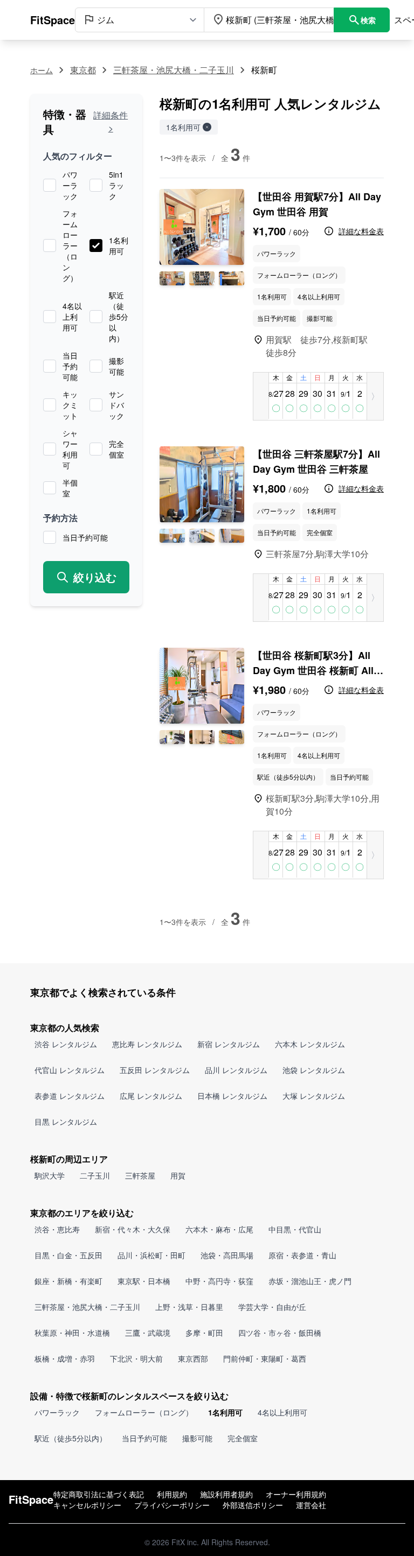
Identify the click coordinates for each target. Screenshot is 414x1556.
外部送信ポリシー (253, 1504)
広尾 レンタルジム (151, 1095)
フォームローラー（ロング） (70, 245)
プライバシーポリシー (172, 1504)
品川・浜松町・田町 (151, 1255)
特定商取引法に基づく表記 (98, 1494)
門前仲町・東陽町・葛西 (264, 1358)
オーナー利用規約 (296, 1494)
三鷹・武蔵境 (147, 1332)
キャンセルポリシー (87, 1504)
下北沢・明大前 (136, 1358)
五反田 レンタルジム (155, 1069)
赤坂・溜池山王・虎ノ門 (309, 1280)
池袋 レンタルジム (313, 1069)
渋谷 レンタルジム (65, 1044)
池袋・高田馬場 (227, 1255)
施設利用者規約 (226, 1494)
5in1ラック (116, 185)
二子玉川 (95, 1175)
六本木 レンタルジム (310, 1044)
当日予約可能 (70, 366)
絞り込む (94, 577)
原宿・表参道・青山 (302, 1255)
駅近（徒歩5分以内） (118, 317)
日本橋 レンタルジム (232, 1095)
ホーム (41, 70)
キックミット (70, 405)
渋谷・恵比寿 (57, 1229)
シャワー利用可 (70, 449)
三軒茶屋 (140, 1175)
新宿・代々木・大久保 (132, 1229)
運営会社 (311, 1504)
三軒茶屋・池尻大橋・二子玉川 (173, 70)
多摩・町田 (204, 1332)
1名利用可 (118, 245)
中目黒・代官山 (294, 1229)
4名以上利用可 (72, 316)
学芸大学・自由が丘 (272, 1306)
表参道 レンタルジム (69, 1095)
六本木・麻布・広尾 (219, 1229)
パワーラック (70, 185)
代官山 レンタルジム (69, 1069)
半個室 (70, 488)
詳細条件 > (110, 121)
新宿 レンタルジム (228, 1044)
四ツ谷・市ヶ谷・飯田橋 (279, 1332)
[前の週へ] (260, 396)
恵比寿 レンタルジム (147, 1044)
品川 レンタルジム (236, 1069)
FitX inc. (185, 1542)
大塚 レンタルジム (313, 1095)
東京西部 (193, 1358)
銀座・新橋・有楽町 (68, 1280)
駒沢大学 (49, 1175)
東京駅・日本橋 (144, 1280)
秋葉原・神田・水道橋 (72, 1332)
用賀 (177, 1175)
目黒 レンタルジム (65, 1121)
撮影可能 (116, 366)
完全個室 (116, 449)
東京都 (83, 70)
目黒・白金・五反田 (68, 1255)
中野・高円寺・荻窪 (219, 1280)
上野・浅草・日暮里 (189, 1306)
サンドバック (116, 405)
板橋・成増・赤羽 (64, 1358)
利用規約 (172, 1494)
